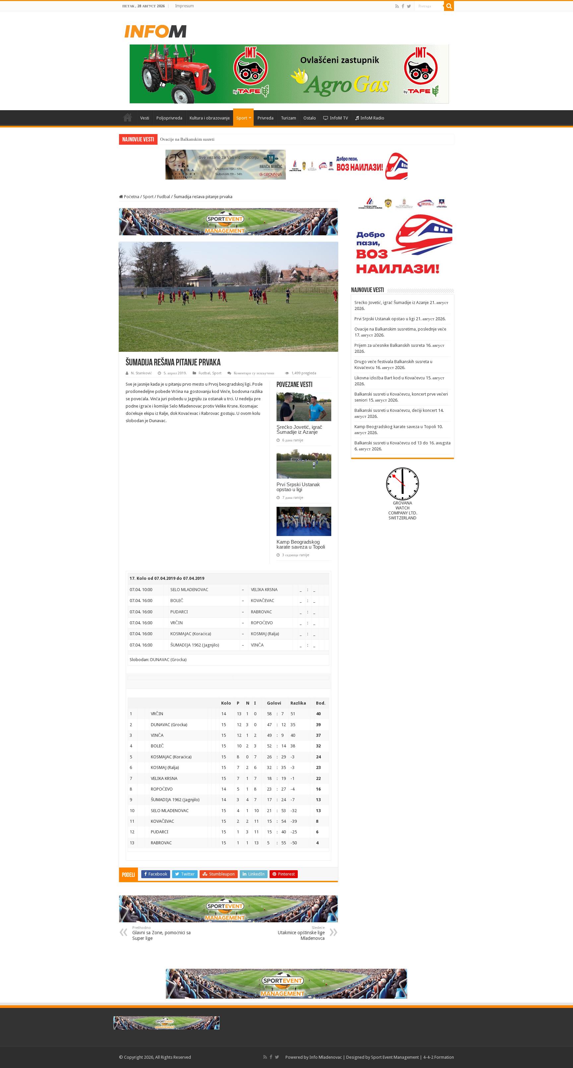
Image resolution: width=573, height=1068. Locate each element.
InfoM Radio (372, 117)
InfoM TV (339, 117)
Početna (127, 117)
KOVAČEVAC (262, 600)
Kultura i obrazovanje (210, 117)
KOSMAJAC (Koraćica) (190, 633)
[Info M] (155, 30)
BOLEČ (176, 600)
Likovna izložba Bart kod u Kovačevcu (389, 377)
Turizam (288, 117)
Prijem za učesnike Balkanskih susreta (389, 345)
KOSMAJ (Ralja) (265, 633)
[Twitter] (409, 6)
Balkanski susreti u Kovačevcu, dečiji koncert (395, 410)
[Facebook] (403, 6)
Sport (241, 117)
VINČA (257, 645)
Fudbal (163, 196)
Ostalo (309, 117)
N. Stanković (141, 373)
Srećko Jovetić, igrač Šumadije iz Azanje (299, 429)
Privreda (266, 117)
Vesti (144, 117)
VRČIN (176, 622)
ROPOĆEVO (262, 622)
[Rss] (397, 6)
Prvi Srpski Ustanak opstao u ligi (298, 487)
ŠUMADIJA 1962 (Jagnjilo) (194, 645)
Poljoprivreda (169, 117)
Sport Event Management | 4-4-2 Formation (412, 1057)
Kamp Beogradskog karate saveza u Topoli (301, 544)
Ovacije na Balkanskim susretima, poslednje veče (204, 139)
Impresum (184, 6)
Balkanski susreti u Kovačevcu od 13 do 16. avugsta (402, 442)
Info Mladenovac (325, 1057)
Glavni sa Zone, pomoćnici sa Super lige (161, 933)
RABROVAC (261, 611)
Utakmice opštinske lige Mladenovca (301, 933)
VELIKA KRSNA (264, 589)
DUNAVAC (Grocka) (168, 659)
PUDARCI (179, 611)
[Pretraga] (449, 6)
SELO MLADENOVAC (189, 589)
